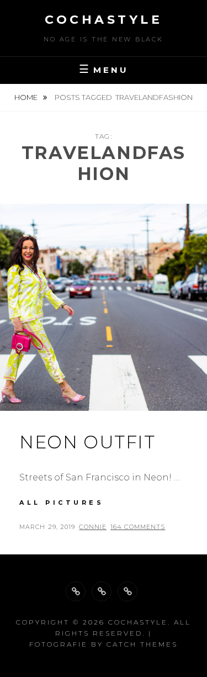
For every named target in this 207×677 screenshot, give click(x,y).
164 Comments (137, 527)
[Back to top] (76, 591)
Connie (93, 527)
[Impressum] (127, 591)
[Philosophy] (102, 591)
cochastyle (103, 19)
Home (26, 97)
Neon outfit (87, 442)
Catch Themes (142, 644)
